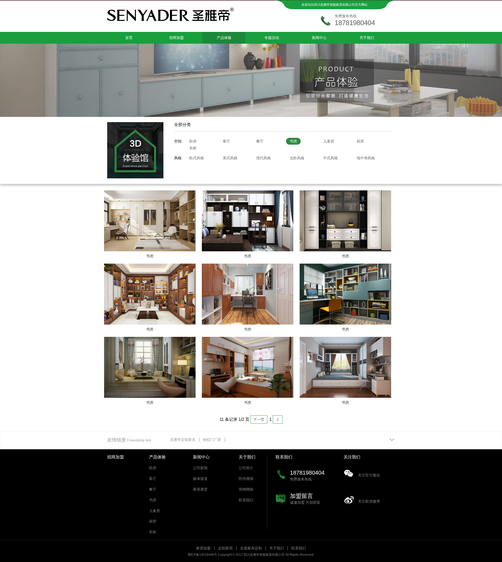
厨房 (360, 141)
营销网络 (246, 489)
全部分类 (182, 124)
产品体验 (224, 38)
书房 (293, 141)
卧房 (193, 141)
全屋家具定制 (251, 548)
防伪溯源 (246, 478)
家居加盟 (203, 548)
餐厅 (260, 141)
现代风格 (263, 158)
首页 (129, 38)
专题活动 (271, 38)
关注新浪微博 (369, 501)
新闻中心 (319, 38)
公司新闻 (200, 468)
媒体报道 (200, 478)
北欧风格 (297, 158)
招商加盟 (176, 38)
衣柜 (193, 148)
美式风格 (230, 158)
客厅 (226, 141)
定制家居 (225, 548)
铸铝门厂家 (212, 440)
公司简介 (246, 468)
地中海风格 (366, 158)
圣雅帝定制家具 (183, 440)
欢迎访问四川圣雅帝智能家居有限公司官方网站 (334, 5)
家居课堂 (200, 489)
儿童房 (328, 141)
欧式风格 (196, 158)
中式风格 (330, 158)
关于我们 (367, 38)
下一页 (258, 419)
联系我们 (246, 500)
